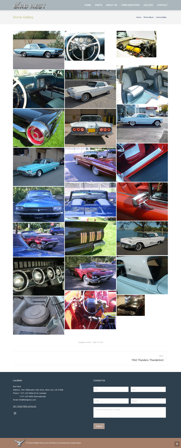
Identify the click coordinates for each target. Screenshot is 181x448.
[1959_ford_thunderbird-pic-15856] (142, 238)
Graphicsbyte (75, 443)
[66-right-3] (38, 50)
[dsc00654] (90, 236)
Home (88, 342)
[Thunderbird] (38, 315)
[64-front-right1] (38, 167)
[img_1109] (90, 89)
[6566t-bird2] (38, 240)
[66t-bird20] (38, 204)
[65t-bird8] (90, 273)
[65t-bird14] (90, 165)
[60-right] (142, 123)
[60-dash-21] (90, 50)
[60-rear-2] (90, 128)
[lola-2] (142, 314)
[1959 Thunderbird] (142, 275)
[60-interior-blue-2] (142, 84)
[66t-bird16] (90, 199)
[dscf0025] (38, 276)
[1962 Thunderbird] (38, 128)
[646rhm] (142, 201)
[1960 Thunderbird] (90, 310)
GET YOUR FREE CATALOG (24, 406)
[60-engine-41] (142, 48)
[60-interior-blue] (38, 89)
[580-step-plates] (142, 162)
